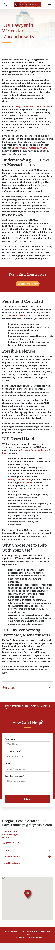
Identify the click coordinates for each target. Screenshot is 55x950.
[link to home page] (27, 4)
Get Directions (12, 862)
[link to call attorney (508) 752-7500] (5, 4)
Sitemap (20, 937)
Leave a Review (12, 856)
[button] (49, 4)
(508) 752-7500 (14, 842)
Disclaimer (35, 937)
